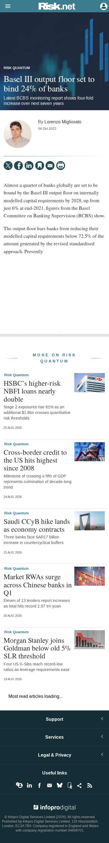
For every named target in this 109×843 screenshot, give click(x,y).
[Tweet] (8, 165)
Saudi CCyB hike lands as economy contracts (37, 525)
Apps (69, 785)
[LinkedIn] (29, 165)
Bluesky (59, 785)
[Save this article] (39, 165)
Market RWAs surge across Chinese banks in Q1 (38, 584)
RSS (89, 785)
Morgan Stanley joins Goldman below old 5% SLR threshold (37, 648)
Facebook (39, 785)
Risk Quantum (17, 68)
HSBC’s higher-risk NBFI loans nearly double (32, 390)
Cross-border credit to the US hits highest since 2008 (35, 460)
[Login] (103, 6)
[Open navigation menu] (5, 6)
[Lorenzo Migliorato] (18, 134)
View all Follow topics (19, 785)
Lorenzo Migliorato (62, 121)
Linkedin (29, 785)
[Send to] (50, 165)
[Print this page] (60, 165)
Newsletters (49, 785)
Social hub (79, 785)
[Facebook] (18, 165)
